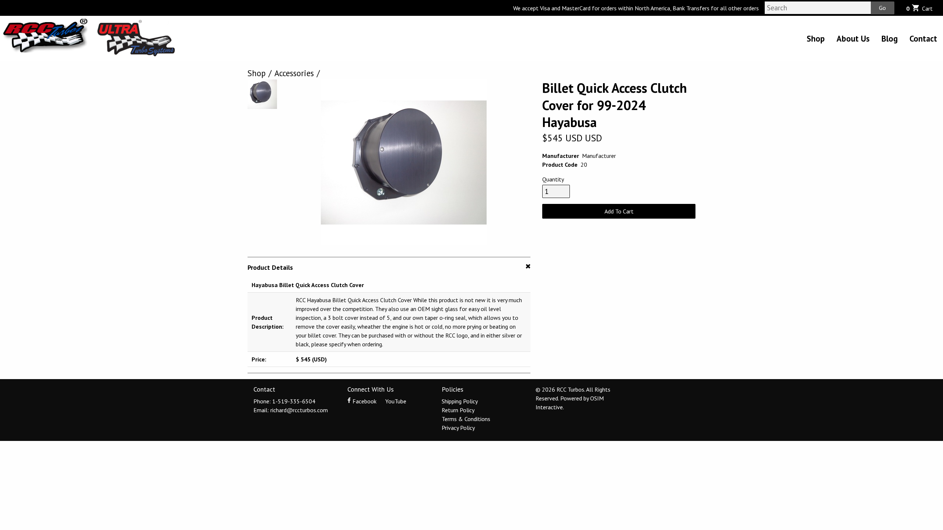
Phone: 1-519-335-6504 (284, 401)
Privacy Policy (458, 427)
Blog (889, 38)
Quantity (553, 179)
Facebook (364, 401)
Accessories (294, 73)
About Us (853, 38)
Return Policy (458, 410)
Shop (816, 38)
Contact (923, 38)
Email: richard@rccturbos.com (290, 410)
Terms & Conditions (466, 419)
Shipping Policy (460, 401)
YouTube (395, 401)
